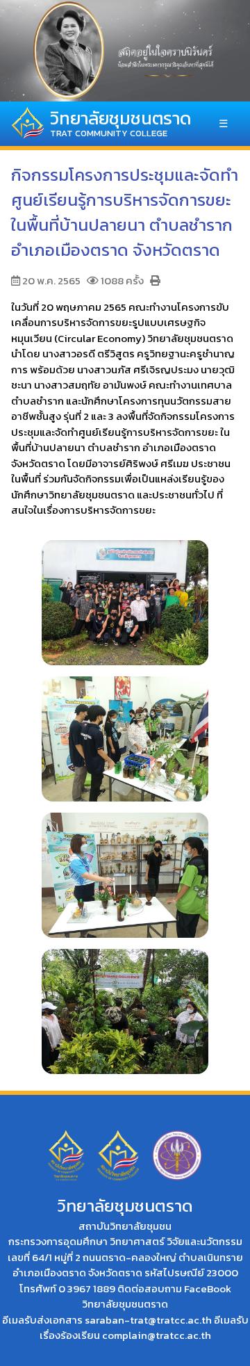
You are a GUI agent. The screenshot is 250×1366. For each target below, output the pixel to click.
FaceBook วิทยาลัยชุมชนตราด (156, 1296)
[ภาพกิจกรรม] (125, 595)
